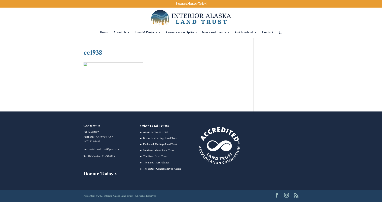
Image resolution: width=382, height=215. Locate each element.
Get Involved (244, 32)
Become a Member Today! (191, 4)
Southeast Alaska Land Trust (158, 150)
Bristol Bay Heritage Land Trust (160, 138)
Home (104, 32)
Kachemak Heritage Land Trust (160, 144)
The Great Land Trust (155, 156)
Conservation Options (181, 32)
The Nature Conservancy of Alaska (162, 169)
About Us (119, 32)
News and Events (214, 32)
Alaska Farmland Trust (155, 132)
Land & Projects (146, 32)
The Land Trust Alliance (156, 162)
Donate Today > (100, 173)
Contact (267, 32)
